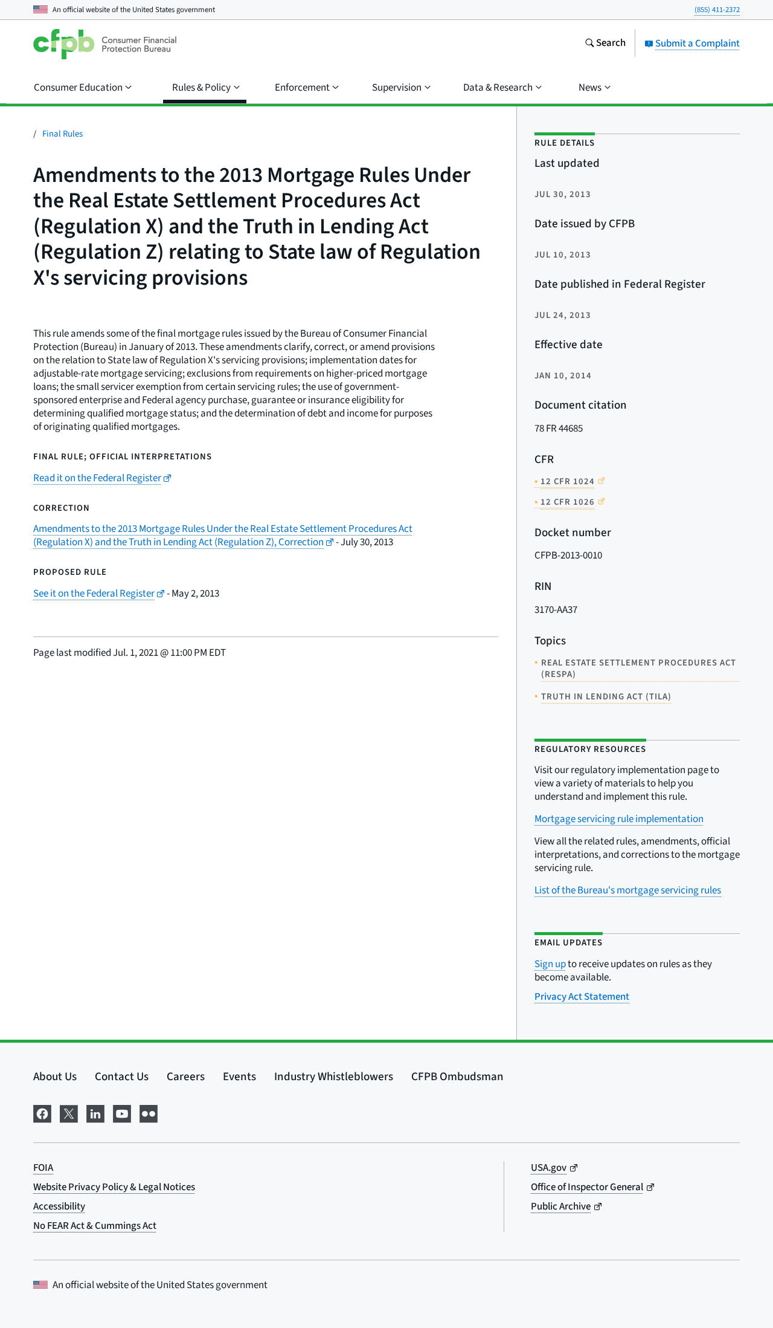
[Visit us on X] (69, 1112)
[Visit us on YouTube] (122, 1112)
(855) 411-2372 (717, 9)
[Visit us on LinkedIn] (95, 1112)
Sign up (550, 964)
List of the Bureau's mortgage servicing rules (627, 890)
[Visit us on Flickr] (149, 1112)
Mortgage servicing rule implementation (619, 819)
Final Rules (62, 134)
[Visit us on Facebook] (42, 1112)
